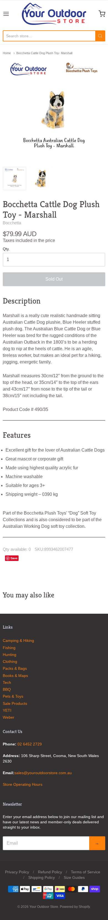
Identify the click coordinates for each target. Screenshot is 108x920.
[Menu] (12, 13)
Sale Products (15, 703)
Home (7, 53)
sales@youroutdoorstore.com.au (43, 773)
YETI (7, 710)
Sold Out (54, 279)
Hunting (9, 654)
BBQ (7, 689)
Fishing (9, 647)
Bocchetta (12, 222)
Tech (7, 682)
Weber (8, 717)
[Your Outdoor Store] (54, 14)
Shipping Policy (41, 877)
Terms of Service (85, 872)
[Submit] (100, 35)
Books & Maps (15, 675)
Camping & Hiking (18, 640)
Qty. (6, 249)
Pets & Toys (13, 696)
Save (14, 558)
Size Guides (74, 877)
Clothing (10, 661)
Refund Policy (50, 872)
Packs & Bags (15, 668)
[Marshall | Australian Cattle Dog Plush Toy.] (41, 178)
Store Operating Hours (22, 784)
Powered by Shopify (75, 907)
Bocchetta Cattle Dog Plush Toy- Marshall (44, 53)
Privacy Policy (17, 872)
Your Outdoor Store (43, 907)
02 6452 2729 (29, 744)
